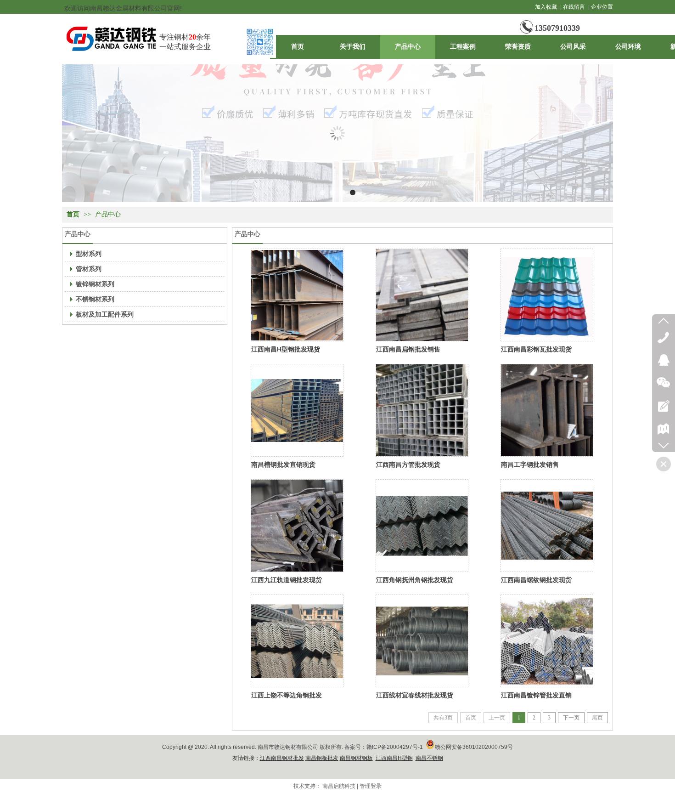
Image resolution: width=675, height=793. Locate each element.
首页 (73, 214)
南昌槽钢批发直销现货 (283, 464)
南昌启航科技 (338, 786)
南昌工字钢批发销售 (530, 464)
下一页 (571, 717)
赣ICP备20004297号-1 (394, 747)
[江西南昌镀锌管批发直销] (547, 641)
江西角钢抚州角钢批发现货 (414, 579)
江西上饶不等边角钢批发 (286, 695)
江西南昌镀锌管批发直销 (536, 695)
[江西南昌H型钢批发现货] (297, 295)
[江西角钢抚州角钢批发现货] (422, 525)
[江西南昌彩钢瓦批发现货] (547, 295)
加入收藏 (546, 7)
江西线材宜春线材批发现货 (414, 695)
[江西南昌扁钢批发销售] (422, 295)
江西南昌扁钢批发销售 (408, 349)
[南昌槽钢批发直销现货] (297, 410)
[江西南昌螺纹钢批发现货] (547, 525)
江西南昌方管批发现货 (408, 464)
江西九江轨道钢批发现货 (286, 579)
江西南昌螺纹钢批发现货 (536, 579)
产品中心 (108, 214)
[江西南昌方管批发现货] (422, 410)
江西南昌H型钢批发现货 (285, 349)
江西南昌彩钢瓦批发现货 (536, 349)
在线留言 (574, 7)
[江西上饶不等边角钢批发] (297, 641)
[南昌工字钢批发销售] (547, 410)
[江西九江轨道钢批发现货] (297, 525)
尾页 (597, 717)
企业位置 (602, 7)
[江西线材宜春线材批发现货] (422, 641)
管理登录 (371, 786)
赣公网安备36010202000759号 (474, 747)
